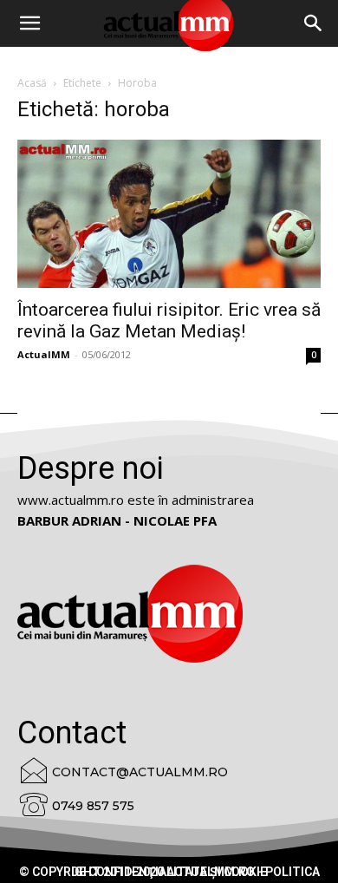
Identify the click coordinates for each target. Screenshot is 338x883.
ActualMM (43, 354)
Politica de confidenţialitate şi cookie (195, 872)
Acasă (32, 82)
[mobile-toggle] (29, 23)
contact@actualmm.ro (140, 772)
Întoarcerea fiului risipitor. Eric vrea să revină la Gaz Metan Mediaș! (169, 320)
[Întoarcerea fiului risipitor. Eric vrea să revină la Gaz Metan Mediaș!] (169, 214)
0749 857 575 (93, 806)
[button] (313, 23)
